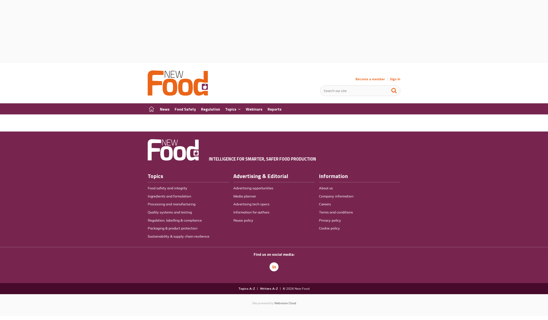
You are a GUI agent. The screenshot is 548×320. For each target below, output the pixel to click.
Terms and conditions (336, 212)
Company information (336, 196)
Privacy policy (330, 220)
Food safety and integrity (167, 188)
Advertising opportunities (253, 188)
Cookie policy (329, 228)
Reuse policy (243, 220)
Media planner (244, 196)
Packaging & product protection (172, 228)
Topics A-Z (246, 289)
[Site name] (178, 94)
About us (326, 188)
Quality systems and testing (170, 212)
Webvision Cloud (285, 303)
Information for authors (251, 212)
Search (394, 89)
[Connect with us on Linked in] (274, 266)
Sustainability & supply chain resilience (178, 236)
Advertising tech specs (251, 204)
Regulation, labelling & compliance (175, 220)
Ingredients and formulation (169, 196)
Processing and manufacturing (171, 204)
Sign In (395, 79)
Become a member (370, 79)
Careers (325, 204)
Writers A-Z (269, 289)
